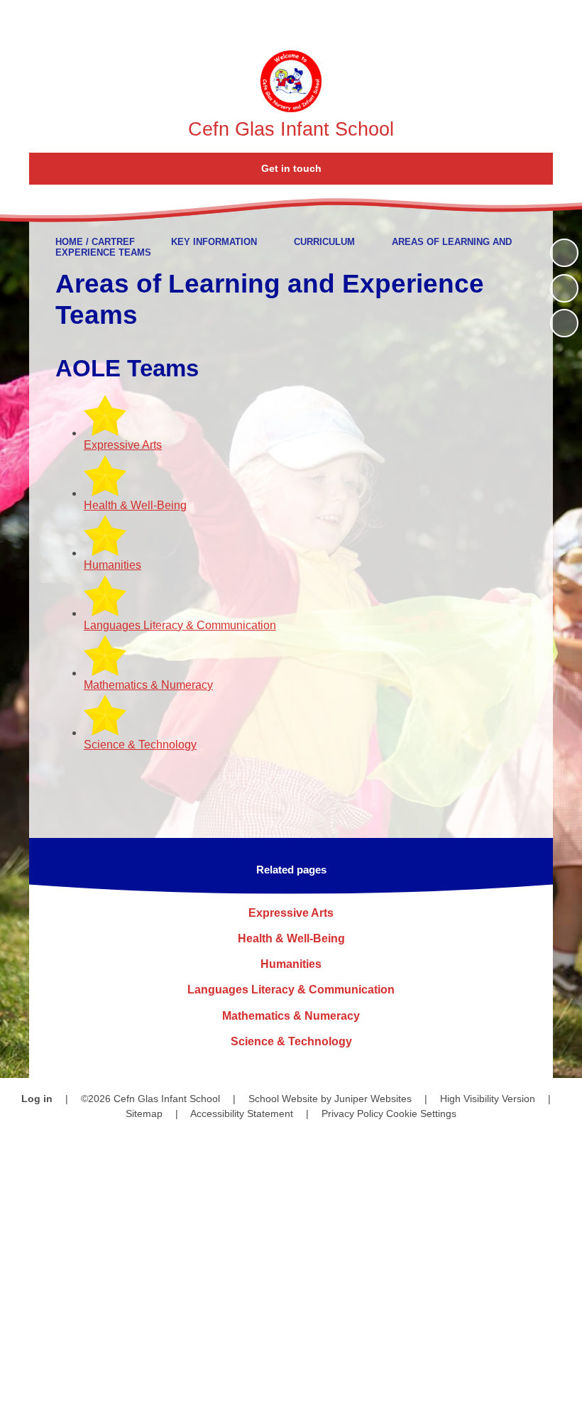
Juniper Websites (373, 1098)
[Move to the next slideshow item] (564, 323)
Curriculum (324, 241)
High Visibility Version (487, 1098)
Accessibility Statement (241, 1113)
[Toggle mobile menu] (562, 19)
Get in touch (291, 168)
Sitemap (144, 1113)
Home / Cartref (95, 241)
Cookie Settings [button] (421, 1113)
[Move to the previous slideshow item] (564, 288)
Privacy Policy (352, 1113)
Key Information (214, 241)
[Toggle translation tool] (482, 19)
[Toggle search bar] (521, 19)
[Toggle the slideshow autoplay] (564, 253)
